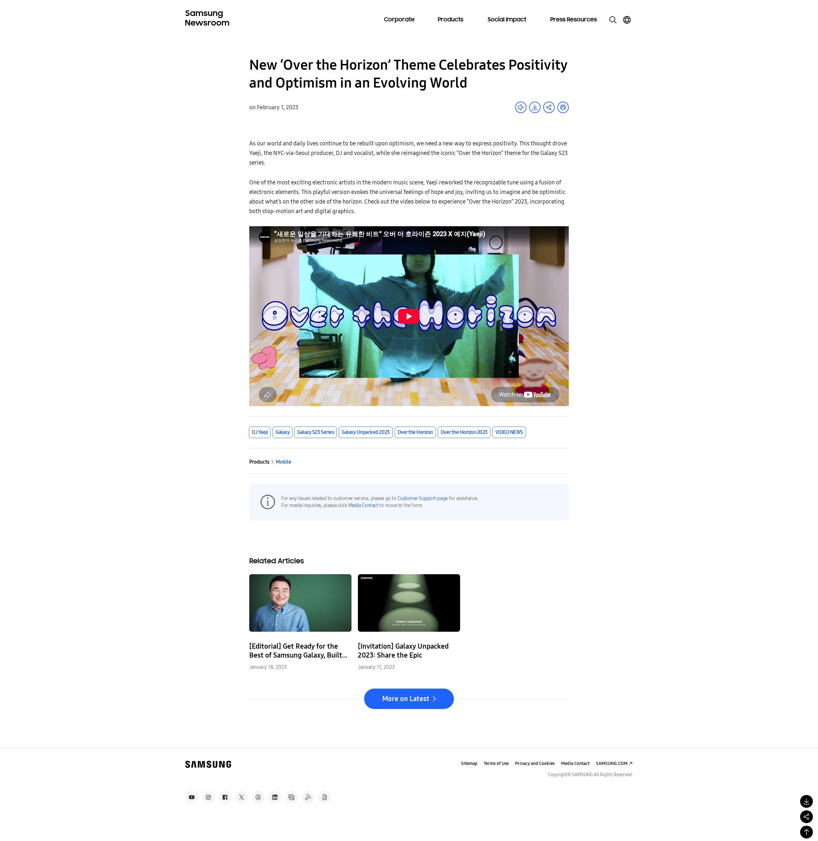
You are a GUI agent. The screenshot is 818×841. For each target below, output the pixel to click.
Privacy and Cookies (535, 763)
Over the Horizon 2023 (464, 432)
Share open (549, 107)
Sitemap (469, 763)
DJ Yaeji (260, 432)
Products (450, 20)
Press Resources (573, 20)
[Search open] (613, 20)
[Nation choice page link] (627, 20)
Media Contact (363, 505)
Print (563, 107)
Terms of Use (496, 763)
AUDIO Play (521, 107)
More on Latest (405, 699)
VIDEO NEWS (509, 432)
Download (535, 107)
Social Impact (507, 20)
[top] (806, 832)
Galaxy (282, 432)
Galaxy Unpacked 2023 (366, 432)
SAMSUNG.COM (612, 763)
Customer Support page (422, 498)
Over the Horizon (415, 432)
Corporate (399, 20)
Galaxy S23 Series (315, 432)
